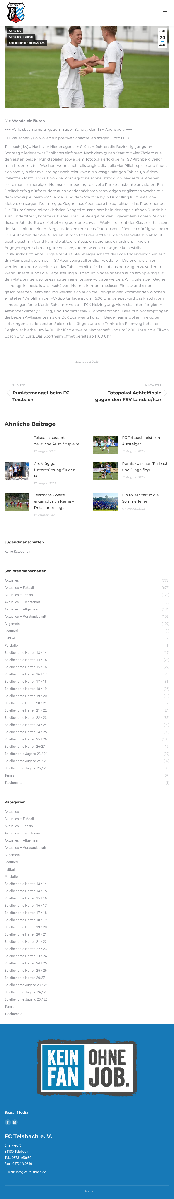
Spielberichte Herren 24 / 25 (26, 963)
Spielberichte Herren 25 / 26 (26, 971)
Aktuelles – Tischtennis (23, 833)
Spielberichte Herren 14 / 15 (26, 891)
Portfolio (11, 877)
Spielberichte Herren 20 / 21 (26, 934)
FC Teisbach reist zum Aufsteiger (142, 440)
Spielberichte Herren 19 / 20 (26, 927)
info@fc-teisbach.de (31, 1172)
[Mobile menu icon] (165, 13)
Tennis (9, 1007)
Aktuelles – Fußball (19, 819)
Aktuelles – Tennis (19, 826)
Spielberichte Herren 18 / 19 (26, 920)
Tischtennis (13, 1014)
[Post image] (17, 445)
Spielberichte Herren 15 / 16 (26, 898)
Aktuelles (15, 30)
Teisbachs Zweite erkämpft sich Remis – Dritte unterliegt (54, 501)
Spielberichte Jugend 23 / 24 (26, 985)
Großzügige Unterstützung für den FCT (54, 469)
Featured (11, 862)
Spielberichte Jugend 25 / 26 (26, 999)
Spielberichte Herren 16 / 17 (26, 905)
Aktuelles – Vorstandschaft (25, 848)
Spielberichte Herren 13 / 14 (26, 884)
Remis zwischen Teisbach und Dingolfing (145, 466)
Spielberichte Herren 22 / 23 (26, 949)
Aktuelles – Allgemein (21, 840)
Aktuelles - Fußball (21, 36)
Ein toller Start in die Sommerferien (140, 498)
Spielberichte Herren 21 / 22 (26, 942)
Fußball (10, 869)
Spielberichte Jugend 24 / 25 (26, 992)
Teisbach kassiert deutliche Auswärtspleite (57, 440)
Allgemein (12, 855)
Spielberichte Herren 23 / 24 (27, 42)
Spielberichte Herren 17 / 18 (26, 913)
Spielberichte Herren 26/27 (25, 978)
